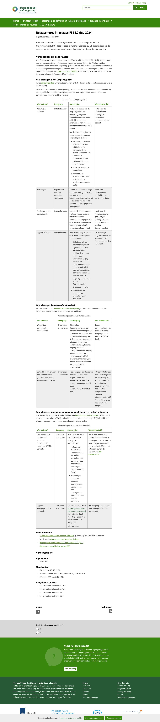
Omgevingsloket (47, 83)
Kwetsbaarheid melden (126, 698)
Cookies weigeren (114, 718)
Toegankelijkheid (124, 689)
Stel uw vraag (141, 3)
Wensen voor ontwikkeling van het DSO (55, 546)
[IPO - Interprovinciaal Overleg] (132, 712)
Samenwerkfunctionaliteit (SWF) (66, 308)
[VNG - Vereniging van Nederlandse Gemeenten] (97, 712)
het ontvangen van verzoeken (86, 415)
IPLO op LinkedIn (90, 698)
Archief (85, 695)
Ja (40, 629)
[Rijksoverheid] (28, 712)
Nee (41, 632)
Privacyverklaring (124, 692)
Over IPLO (67, 697)
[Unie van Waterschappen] (62, 712)
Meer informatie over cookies (71, 718)
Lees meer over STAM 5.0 (67, 71)
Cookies (120, 695)
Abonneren (87, 689)
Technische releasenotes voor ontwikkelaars (58, 536)
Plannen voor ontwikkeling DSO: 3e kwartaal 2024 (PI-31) (62, 543)
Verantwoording (123, 686)
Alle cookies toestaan (93, 718)
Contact (131, 3)
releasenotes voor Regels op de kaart (64, 539)
